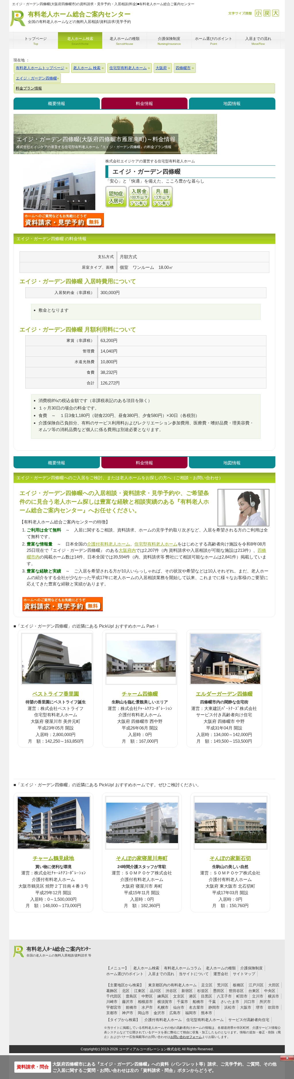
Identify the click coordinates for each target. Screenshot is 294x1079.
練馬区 (163, 996)
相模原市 (145, 1002)
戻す (266, 13)
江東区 (139, 991)
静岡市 (214, 1007)
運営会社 (220, 974)
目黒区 (206, 996)
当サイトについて (194, 974)
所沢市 (265, 1002)
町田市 (241, 996)
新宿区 (187, 991)
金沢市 (159, 1013)
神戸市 (127, 1013)
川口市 (249, 1002)
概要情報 (56, 103)
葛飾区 (111, 991)
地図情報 (232, 103)
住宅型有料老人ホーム (155, 544)
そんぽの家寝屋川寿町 (142, 858)
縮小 (258, 13)
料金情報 (144, 103)
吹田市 (273, 1007)
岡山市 (143, 1013)
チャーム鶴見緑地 (53, 858)
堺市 (259, 1007)
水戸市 (147, 1007)
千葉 (212, 1002)
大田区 (273, 985)
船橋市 (198, 1002)
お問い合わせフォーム (186, 1037)
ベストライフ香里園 (55, 694)
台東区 (254, 991)
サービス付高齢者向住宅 (248, 1020)
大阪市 (245, 1007)
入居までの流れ (161, 974)
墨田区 (218, 991)
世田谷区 (236, 991)
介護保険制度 (251, 968)
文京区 (178, 996)
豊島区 (131, 996)
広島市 (175, 1013)
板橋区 (238, 985)
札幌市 (163, 1007)
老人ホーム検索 (146, 968)
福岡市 (190, 1013)
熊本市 (206, 1013)
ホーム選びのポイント (125, 974)
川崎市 (111, 1002)
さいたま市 (229, 1002)
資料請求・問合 (33, 1066)
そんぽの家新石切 (230, 858)
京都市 (111, 1013)
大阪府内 (127, 550)
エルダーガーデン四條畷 (224, 694)
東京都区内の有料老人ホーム (172, 985)
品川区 (155, 991)
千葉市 (182, 1002)
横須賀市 (164, 1002)
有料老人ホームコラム (182, 968)
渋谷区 (171, 991)
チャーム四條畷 (140, 694)
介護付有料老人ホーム (108, 544)
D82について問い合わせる (62, 604)
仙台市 (178, 1007)
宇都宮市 (113, 1007)
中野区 (147, 996)
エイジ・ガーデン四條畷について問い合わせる (64, 220)
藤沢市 (127, 1002)
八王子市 (224, 996)
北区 (125, 991)
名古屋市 (196, 1007)
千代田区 (113, 996)
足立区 (206, 985)
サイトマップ (244, 974)
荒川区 (222, 985)
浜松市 (229, 1007)
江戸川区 (256, 985)
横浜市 (273, 996)
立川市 (257, 996)
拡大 (275, 13)
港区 (192, 996)
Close (287, 1058)
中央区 (269, 991)
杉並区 (202, 991)
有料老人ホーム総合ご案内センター (79, 17)
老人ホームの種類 (221, 968)
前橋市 (131, 1007)
